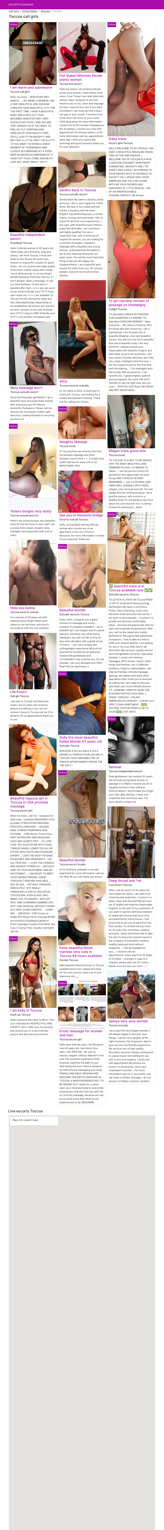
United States (29, 11)
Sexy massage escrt (26, 388)
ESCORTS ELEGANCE (21, 4)
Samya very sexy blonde (128, 1021)
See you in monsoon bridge (81, 515)
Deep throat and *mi (125, 881)
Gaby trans (117, 139)
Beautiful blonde (72, 610)
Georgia (45, 11)
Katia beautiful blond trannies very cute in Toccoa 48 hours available (80, 952)
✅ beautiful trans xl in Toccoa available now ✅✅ (131, 588)
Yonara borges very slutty (30, 511)
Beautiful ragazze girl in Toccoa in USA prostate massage (29, 802)
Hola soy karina (22, 608)
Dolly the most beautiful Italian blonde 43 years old (80, 739)
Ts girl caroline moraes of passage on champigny (129, 303)
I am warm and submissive (31, 87)
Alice (63, 381)
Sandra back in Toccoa (77, 190)
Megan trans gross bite (127, 451)
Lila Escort (18, 692)
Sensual (115, 767)
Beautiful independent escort (27, 237)
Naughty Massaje (73, 442)
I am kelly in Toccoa (26, 1010)
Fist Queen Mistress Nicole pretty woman (80, 78)
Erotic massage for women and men (80, 1033)
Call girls (14, 11)
